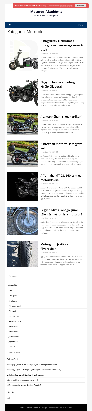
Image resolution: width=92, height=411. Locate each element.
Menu (80, 25)
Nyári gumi (13, 301)
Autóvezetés (13, 331)
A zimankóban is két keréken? (62, 117)
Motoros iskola (14, 352)
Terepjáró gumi (14, 316)
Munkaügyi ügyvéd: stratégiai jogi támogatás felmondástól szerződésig (34, 370)
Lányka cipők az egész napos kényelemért (23, 380)
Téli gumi (12, 311)
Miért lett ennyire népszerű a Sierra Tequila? (24, 385)
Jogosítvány (13, 342)
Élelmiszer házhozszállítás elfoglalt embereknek (25, 375)
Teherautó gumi (15, 306)
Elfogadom (80, 6)
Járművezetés (14, 336)
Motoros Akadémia (46, 11)
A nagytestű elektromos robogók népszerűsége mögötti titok (62, 45)
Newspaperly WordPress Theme (60, 408)
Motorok (12, 347)
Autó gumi (13, 296)
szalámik (9, 398)
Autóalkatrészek (15, 321)
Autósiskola (13, 326)
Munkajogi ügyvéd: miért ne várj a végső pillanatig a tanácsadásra (32, 365)
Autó (10, 290)
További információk (66, 6)
